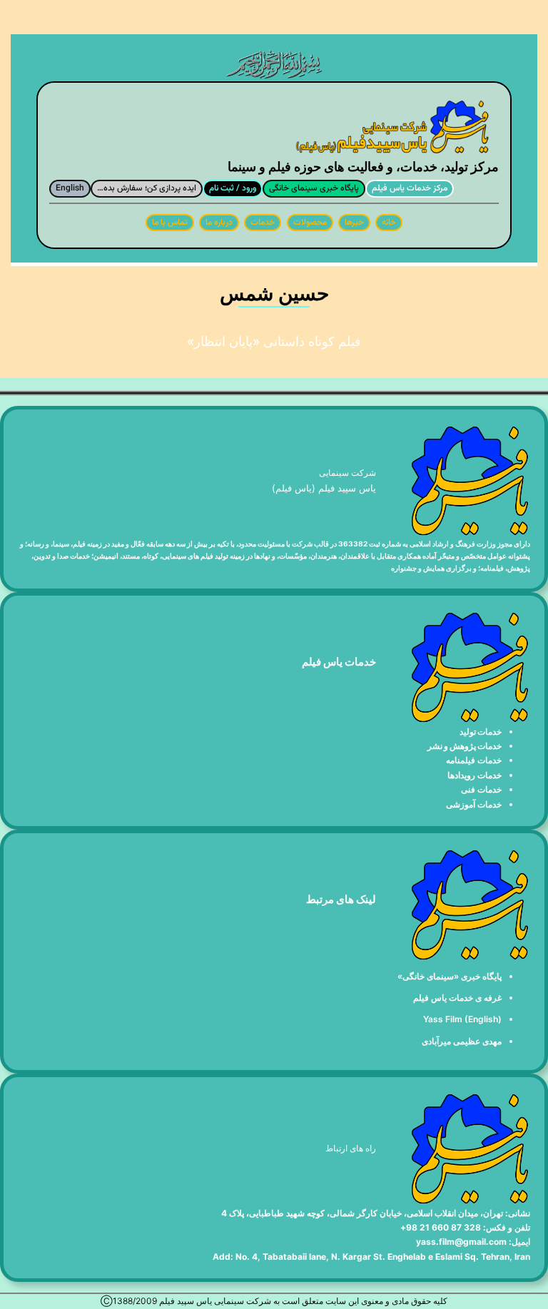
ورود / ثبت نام (232, 188)
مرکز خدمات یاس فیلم (409, 188)
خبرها (354, 222)
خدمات (262, 222)
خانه (389, 222)
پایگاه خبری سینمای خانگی (314, 188)
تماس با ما (170, 222)
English (70, 188)
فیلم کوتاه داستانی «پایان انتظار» (274, 341)
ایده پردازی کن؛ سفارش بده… (146, 188)
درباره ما (219, 222)
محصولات (310, 222)
